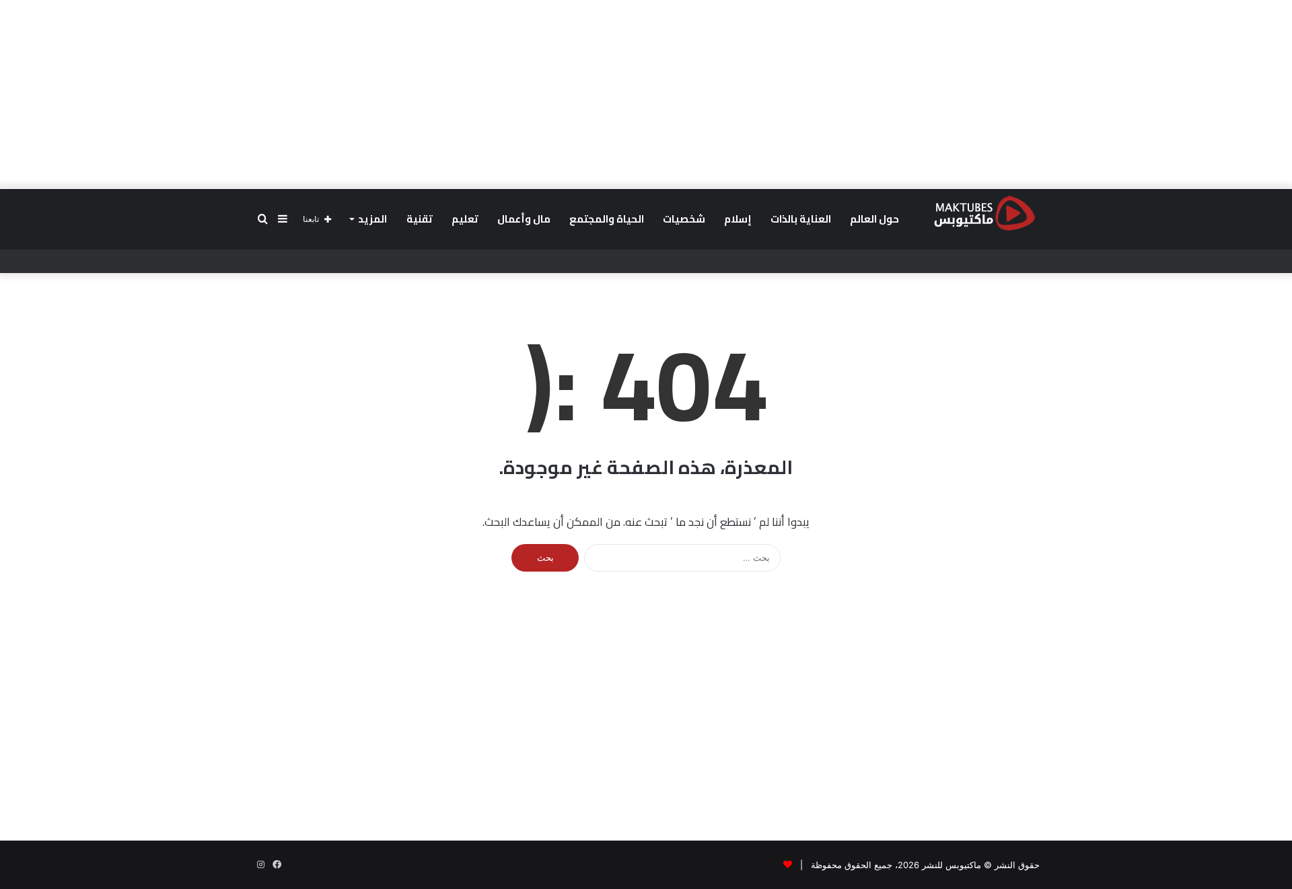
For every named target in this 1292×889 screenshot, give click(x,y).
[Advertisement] (646, 94)
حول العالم (874, 219)
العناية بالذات (800, 219)
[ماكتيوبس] (984, 212)
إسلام (738, 219)
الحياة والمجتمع (606, 219)
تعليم (465, 219)
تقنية (419, 219)
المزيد (372, 219)
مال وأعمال (523, 219)
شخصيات (684, 219)
